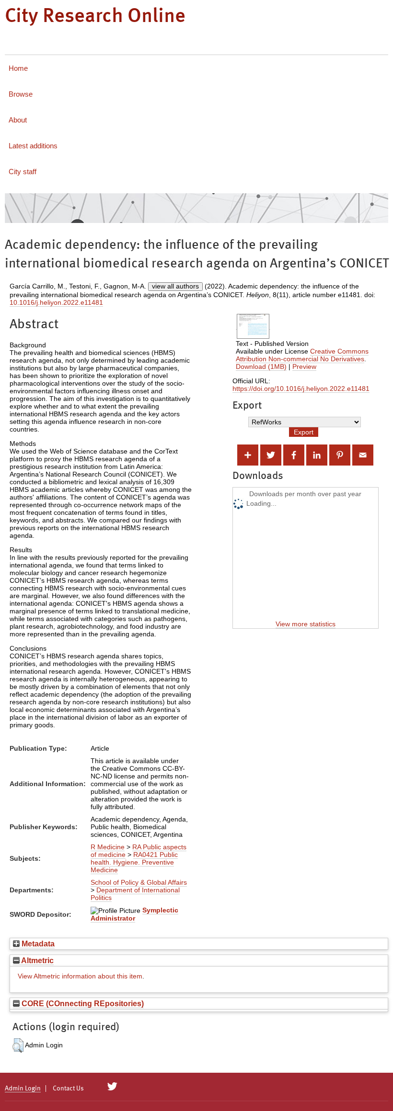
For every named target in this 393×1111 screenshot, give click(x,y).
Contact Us (68, 1088)
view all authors (175, 286)
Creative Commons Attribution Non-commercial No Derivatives (302, 355)
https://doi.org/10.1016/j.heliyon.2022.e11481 (301, 388)
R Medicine (108, 847)
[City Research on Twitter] (112, 1086)
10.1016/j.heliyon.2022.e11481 (56, 302)
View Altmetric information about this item (80, 976)
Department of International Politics (135, 893)
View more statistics (305, 624)
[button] (17, 1045)
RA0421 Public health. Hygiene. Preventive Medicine (134, 862)
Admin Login (23, 1088)
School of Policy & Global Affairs (139, 882)
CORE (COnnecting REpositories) (82, 1003)
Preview (304, 366)
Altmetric (37, 960)
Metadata (37, 943)
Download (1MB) (261, 366)
